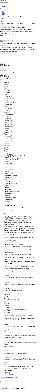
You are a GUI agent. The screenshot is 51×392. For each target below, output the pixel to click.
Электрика (3, 14)
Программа (3, 5)
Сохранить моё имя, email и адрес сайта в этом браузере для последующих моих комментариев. (13, 388)
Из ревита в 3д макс (8, 372)
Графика (3, 3)
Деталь (2, 4)
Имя (1, 378)
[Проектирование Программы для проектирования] (1, 8)
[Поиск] (7, 2)
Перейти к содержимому (3, 0)
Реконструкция (3, 6)
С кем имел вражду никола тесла (10, 374)
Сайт (0, 381)
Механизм (3, 12)
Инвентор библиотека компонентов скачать (11, 373)
